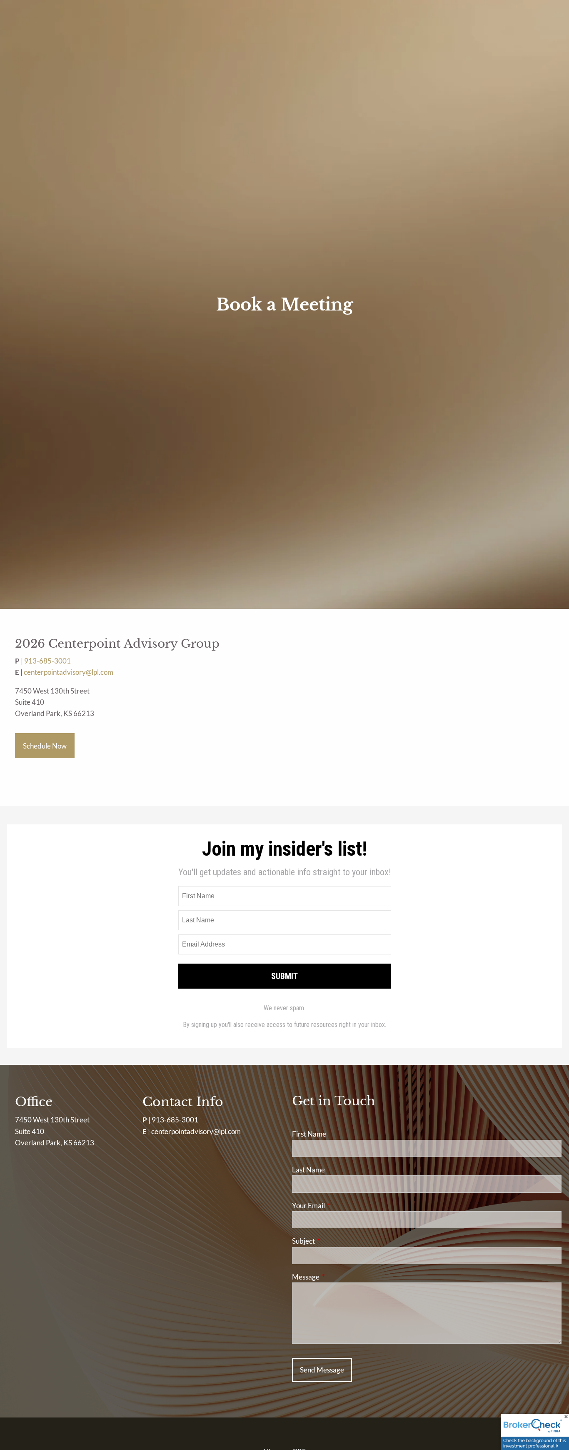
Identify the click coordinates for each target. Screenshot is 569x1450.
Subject (335, 1241)
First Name (309, 1133)
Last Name (308, 1169)
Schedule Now (45, 745)
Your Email (340, 1205)
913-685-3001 (47, 660)
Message (338, 1276)
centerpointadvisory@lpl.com (68, 672)
